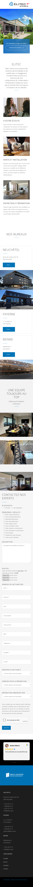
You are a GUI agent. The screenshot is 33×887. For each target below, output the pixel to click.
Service (5, 862)
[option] (16, 775)
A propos (6, 865)
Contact (5, 869)
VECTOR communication (21, 880)
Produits (5, 858)
